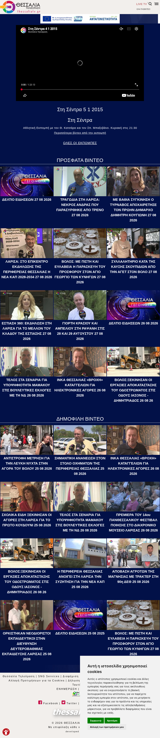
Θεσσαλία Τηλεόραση (19, 676)
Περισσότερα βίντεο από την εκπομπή (80, 132)
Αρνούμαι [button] (112, 720)
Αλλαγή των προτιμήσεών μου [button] (107, 727)
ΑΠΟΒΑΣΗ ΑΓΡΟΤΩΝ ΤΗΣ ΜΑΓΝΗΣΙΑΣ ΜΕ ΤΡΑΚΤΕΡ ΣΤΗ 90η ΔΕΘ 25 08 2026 (133, 576)
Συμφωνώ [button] (95, 720)
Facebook (50, 703)
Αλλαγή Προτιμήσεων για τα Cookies (37, 680)
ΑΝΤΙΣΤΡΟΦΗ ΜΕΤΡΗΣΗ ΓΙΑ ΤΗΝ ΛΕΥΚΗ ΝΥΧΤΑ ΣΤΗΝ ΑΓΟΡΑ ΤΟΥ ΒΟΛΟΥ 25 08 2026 (27, 463)
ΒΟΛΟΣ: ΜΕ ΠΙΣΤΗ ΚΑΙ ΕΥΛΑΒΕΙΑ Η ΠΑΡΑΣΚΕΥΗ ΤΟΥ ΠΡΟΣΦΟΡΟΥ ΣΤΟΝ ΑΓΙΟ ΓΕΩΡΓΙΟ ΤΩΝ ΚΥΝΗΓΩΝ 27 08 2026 (80, 272)
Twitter (71, 703)
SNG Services (49, 676)
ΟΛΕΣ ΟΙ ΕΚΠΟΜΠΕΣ (80, 143)
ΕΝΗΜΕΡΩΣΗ (67, 689)
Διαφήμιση (71, 676)
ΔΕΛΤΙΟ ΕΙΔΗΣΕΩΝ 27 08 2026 (26, 200)
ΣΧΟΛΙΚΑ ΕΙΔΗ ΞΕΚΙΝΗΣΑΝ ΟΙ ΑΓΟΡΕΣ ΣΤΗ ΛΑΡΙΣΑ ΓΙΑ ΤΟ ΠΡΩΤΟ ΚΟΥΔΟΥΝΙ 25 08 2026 (27, 520)
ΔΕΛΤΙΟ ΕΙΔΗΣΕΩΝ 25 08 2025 (80, 633)
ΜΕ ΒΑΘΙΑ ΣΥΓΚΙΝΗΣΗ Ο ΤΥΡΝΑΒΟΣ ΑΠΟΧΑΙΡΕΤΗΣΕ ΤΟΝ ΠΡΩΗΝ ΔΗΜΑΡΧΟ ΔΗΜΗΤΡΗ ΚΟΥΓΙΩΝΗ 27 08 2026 (133, 210)
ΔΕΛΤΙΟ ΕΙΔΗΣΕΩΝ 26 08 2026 (133, 323)
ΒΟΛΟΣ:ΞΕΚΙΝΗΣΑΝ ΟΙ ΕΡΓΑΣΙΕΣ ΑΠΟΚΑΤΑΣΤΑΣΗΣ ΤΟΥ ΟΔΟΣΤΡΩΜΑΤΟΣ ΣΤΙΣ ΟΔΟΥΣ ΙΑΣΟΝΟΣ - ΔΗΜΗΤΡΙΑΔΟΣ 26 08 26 (133, 390)
